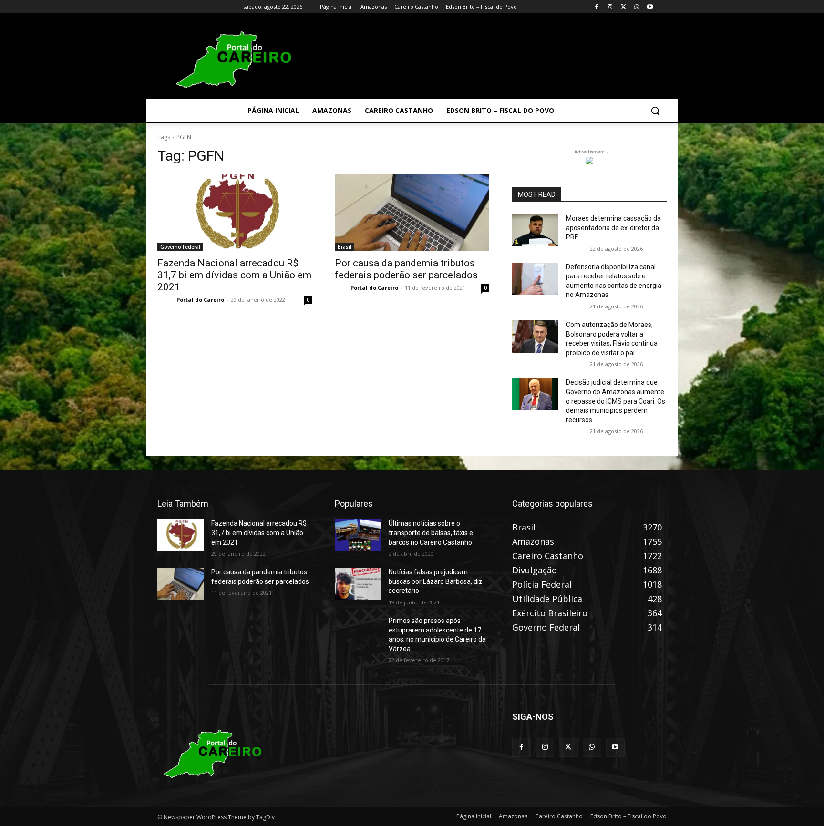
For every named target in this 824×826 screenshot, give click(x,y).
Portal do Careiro (200, 299)
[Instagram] (610, 6)
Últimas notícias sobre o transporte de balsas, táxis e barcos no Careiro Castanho (431, 533)
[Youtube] (649, 6)
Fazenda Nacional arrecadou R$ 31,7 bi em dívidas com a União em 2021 (234, 275)
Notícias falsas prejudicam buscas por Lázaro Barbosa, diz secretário (436, 581)
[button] (655, 110)
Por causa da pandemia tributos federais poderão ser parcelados (406, 269)
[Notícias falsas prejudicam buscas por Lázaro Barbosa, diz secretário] (358, 584)
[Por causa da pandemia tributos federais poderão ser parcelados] (412, 212)
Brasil (344, 247)
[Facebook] (596, 6)
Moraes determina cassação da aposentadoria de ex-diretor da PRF (613, 227)
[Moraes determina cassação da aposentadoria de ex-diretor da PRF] (535, 230)
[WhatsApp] (636, 6)
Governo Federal (180, 247)
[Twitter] (623, 6)
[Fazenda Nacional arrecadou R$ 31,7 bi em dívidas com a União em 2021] (234, 212)
